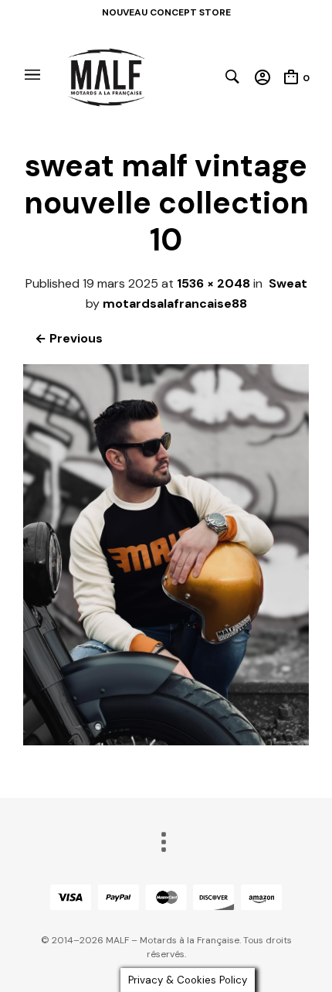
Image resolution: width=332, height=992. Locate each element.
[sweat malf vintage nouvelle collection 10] (166, 741)
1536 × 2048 (213, 283)
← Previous (69, 338)
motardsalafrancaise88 (175, 303)
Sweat (288, 283)
